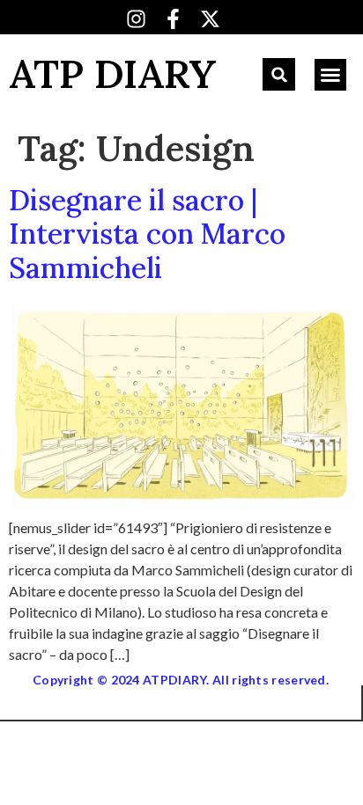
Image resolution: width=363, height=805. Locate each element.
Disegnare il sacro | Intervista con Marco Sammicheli (147, 234)
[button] (279, 74)
